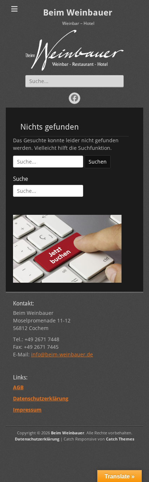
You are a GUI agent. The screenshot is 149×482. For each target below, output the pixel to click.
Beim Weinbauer (77, 13)
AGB (18, 387)
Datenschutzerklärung (37, 439)
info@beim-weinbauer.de (62, 354)
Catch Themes (120, 439)
